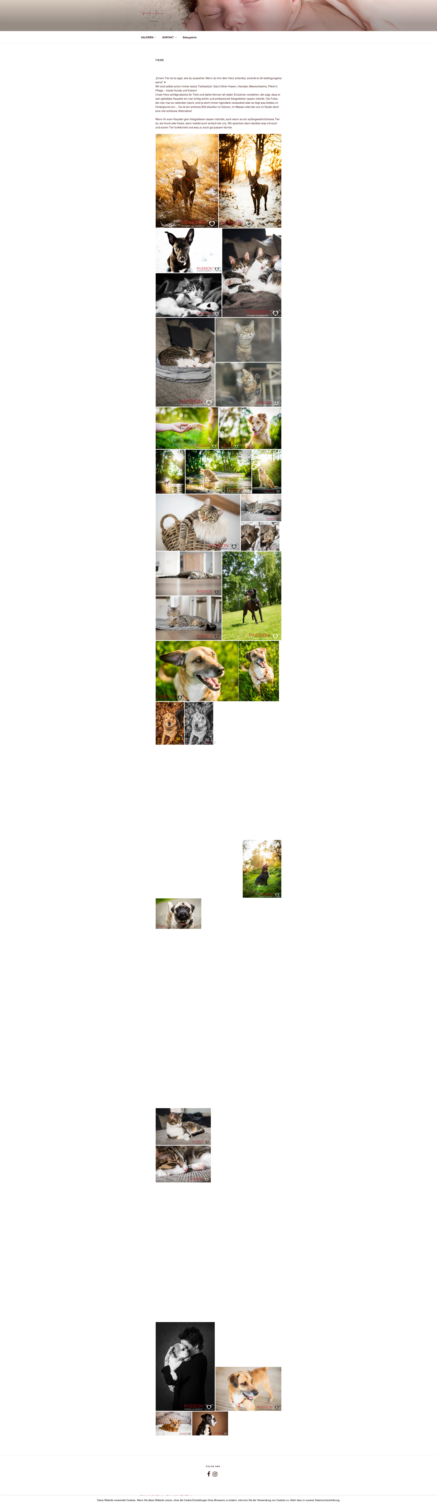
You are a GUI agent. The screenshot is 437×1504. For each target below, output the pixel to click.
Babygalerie (190, 37)
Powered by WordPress (179, 1496)
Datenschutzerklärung (152, 1496)
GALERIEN (147, 37)
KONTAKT (168, 37)
